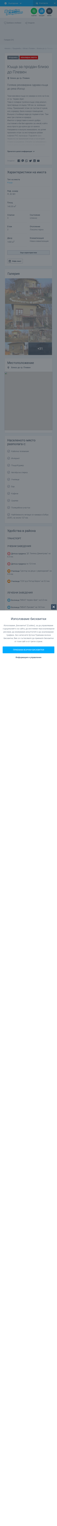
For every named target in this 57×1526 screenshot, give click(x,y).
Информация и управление (28, 657)
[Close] (53, 607)
